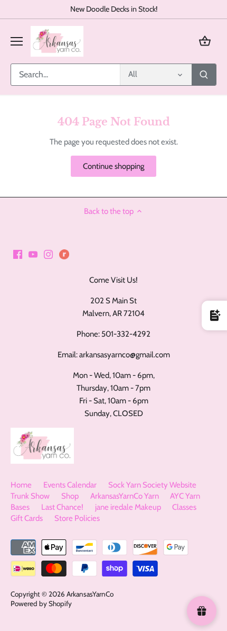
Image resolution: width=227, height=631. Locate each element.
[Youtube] (33, 253)
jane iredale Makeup (128, 507)
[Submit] (204, 74)
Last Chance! (62, 507)
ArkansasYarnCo (90, 594)
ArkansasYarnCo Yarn (124, 496)
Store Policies (77, 518)
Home (21, 485)
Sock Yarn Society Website (152, 485)
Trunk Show (30, 496)
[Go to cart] (204, 41)
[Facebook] (17, 253)
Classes (184, 507)
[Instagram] (48, 253)
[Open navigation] (17, 41)
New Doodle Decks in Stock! (113, 9)
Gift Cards (27, 518)
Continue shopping (113, 166)
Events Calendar (70, 485)
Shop (70, 496)
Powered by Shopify (41, 603)
